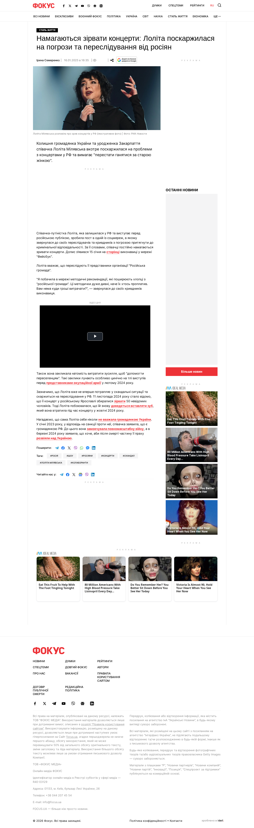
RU (212, 5)
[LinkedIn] (101, 6)
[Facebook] (64, 6)
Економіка (200, 16)
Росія (55, 455)
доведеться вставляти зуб (132, 406)
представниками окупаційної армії (73, 383)
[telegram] (54, 703)
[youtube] (63, 703)
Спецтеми (175, 5)
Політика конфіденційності (148, 820)
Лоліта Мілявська (51, 462)
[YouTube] (82, 6)
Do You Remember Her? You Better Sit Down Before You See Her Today (191, 491)
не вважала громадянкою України (124, 419)
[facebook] (35, 703)
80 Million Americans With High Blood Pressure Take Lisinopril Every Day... (188, 455)
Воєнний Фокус (90, 16)
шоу (70, 455)
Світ (146, 16)
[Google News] (95, 6)
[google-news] (82, 703)
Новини (39, 661)
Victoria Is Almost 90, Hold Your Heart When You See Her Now (188, 529)
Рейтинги (197, 5)
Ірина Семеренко (48, 60)
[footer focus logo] (49, 650)
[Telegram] (76, 6)
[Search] (219, 5)
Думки (157, 5)
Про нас (39, 673)
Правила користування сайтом (108, 677)
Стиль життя (177, 16)
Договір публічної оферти (40, 690)
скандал (129, 455)
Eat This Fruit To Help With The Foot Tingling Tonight (188, 420)
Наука (158, 16)
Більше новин (191, 371)
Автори (103, 667)
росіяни (88, 455)
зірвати (119, 401)
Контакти (176, 820)
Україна (131, 16)
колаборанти (80, 462)
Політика (114, 16)
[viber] (73, 703)
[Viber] (89, 6)
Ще (216, 16)
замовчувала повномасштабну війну (115, 429)
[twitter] (44, 703)
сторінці (113, 252)
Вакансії (71, 673)
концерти (108, 455)
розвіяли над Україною (54, 438)
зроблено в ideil (213, 821)
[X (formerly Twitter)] (70, 6)
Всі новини (41, 16)
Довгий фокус (76, 667)
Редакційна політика (74, 688)
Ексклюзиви (64, 16)
